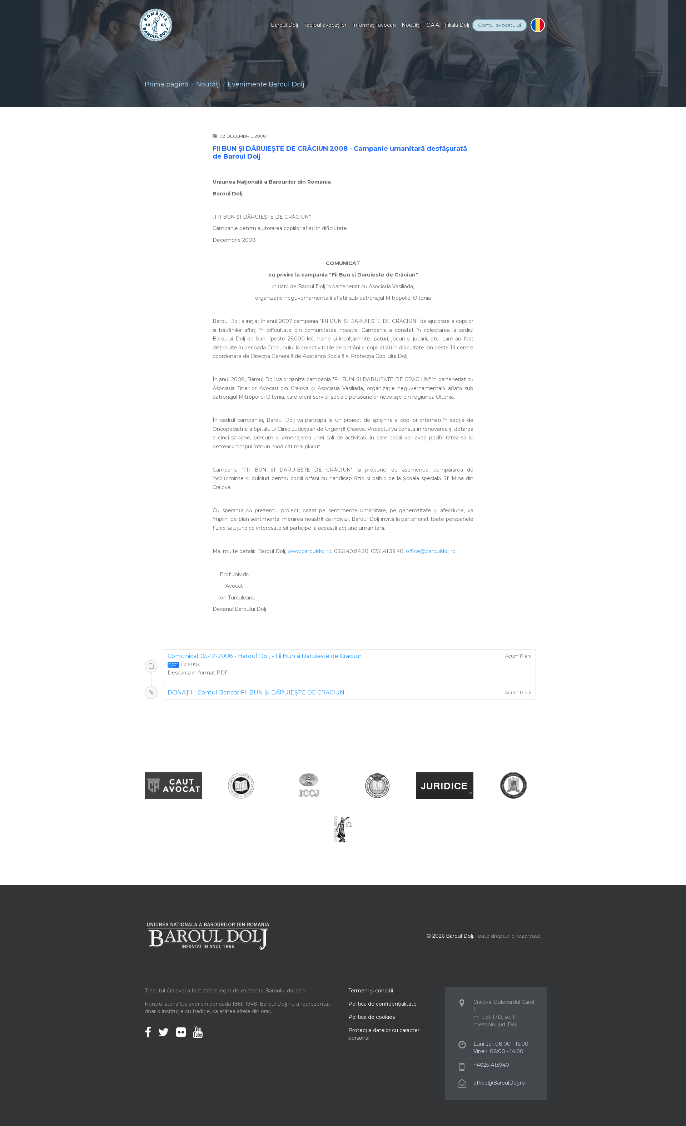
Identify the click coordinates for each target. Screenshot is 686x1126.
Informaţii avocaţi (374, 25)
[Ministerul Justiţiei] (512, 785)
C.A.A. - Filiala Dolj (447, 25)
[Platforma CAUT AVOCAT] (173, 785)
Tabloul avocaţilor (325, 25)
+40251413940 (491, 1065)
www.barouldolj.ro (310, 551)
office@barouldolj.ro (431, 551)
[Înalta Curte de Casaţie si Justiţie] (309, 785)
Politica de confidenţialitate (382, 1004)
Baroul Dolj (284, 25)
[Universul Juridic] (343, 828)
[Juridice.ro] (444, 785)
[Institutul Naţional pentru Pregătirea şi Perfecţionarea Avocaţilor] (377, 785)
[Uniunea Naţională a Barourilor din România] (241, 785)
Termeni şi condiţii (370, 990)
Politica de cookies (371, 1017)
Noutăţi (411, 25)
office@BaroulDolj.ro (499, 1083)
